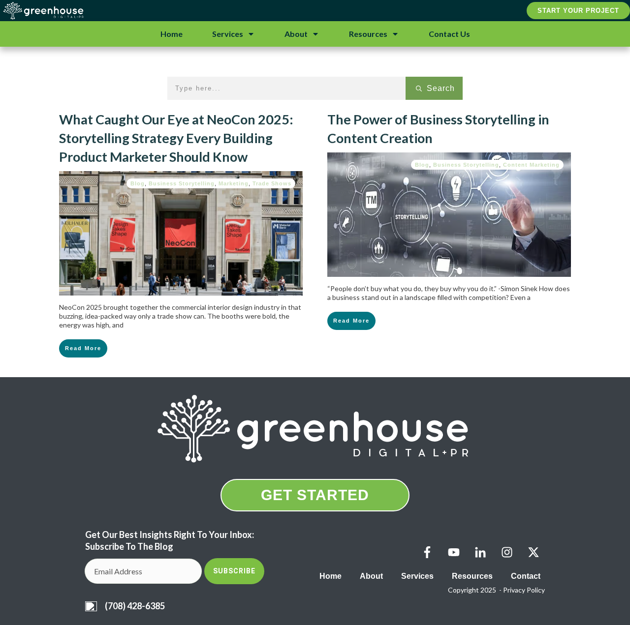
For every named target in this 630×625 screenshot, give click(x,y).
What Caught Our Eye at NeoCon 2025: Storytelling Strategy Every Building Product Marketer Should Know (176, 138)
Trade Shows (271, 183)
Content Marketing (531, 165)
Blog (137, 183)
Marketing (234, 183)
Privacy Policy (524, 590)
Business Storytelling (182, 183)
